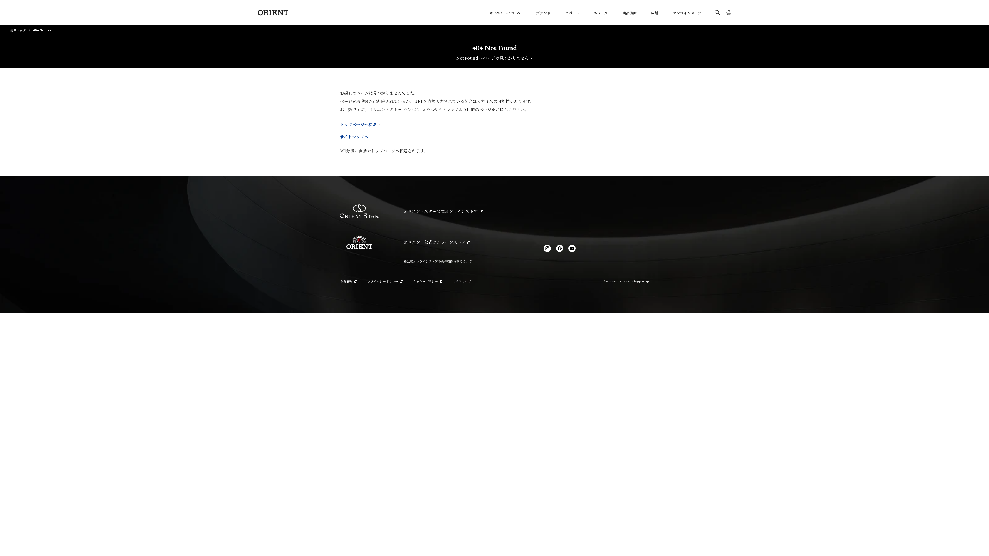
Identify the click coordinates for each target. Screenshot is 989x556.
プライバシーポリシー (382, 281)
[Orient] (273, 12)
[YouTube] (572, 248)
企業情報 (346, 281)
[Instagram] (547, 248)
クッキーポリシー (425, 281)
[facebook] (559, 248)
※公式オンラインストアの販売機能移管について (438, 261)
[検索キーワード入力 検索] (717, 12)
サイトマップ (462, 281)
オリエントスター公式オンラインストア (441, 211)
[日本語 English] (728, 12)
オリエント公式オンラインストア (434, 242)
